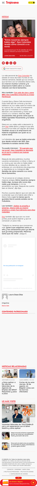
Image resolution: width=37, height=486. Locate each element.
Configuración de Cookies (19, 474)
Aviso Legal (26, 469)
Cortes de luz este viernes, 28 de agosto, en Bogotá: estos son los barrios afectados (26, 387)
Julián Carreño (23, 380)
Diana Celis (5, 306)
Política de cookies (27, 471)
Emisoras (18, 469)
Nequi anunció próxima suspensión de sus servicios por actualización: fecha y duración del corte (22, 434)
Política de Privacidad (11, 471)
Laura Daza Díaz (9, 55)
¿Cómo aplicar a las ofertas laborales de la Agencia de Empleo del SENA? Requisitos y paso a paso (9, 388)
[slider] (18, 479)
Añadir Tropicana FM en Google (13, 68)
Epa (6, 126)
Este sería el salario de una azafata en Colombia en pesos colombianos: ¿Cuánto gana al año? (23, 444)
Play (33, 482)
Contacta (10, 469)
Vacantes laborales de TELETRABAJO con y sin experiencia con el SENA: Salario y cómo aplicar (17, 426)
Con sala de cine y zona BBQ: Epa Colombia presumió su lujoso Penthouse (18, 94)
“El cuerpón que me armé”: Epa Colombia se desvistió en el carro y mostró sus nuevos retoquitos (17, 151)
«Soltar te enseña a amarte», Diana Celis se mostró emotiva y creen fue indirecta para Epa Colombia (18, 209)
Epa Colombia (23, 76)
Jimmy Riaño (5, 380)
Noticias (5, 16)
